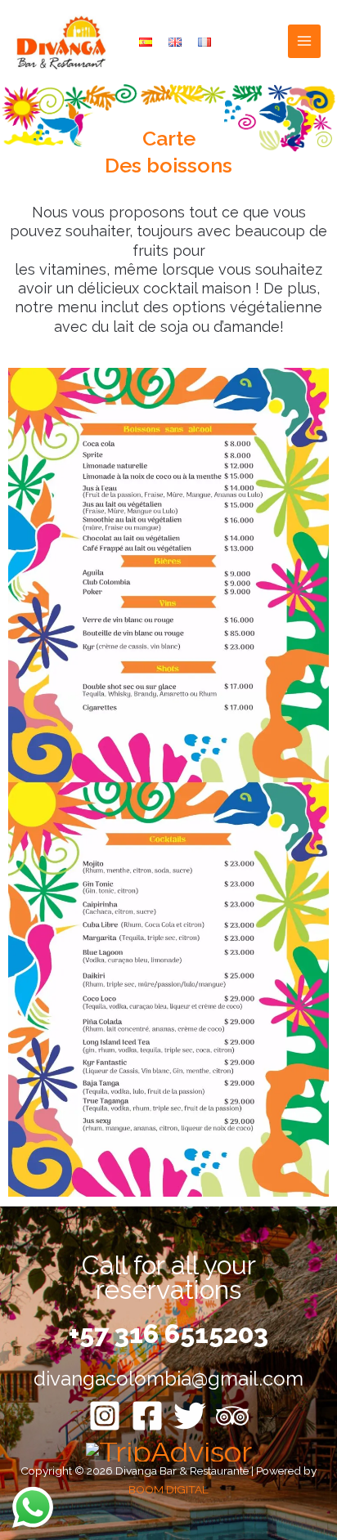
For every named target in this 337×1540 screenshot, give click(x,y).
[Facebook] (147, 1415)
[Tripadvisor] (232, 1415)
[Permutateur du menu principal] (304, 41)
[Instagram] (104, 1415)
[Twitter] (189, 1415)
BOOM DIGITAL (168, 1489)
